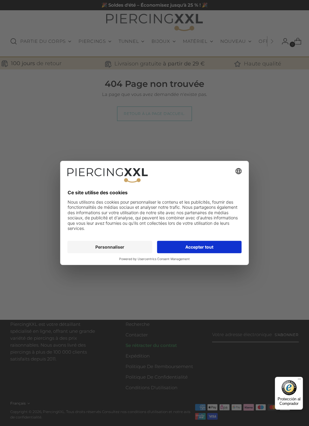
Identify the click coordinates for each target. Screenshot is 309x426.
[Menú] (299, 380)
